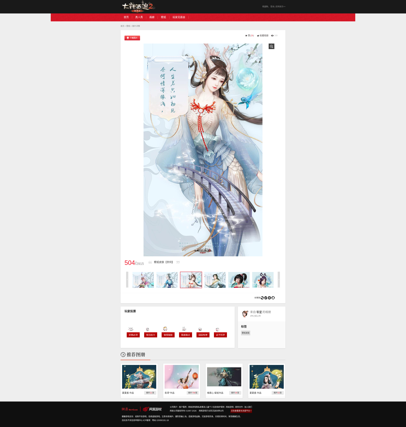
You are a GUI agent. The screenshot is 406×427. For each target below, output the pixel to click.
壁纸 (128, 26)
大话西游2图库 (138, 6)
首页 (122, 26)
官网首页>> (280, 7)
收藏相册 (264, 35)
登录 (272, 7)
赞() (251, 35)
